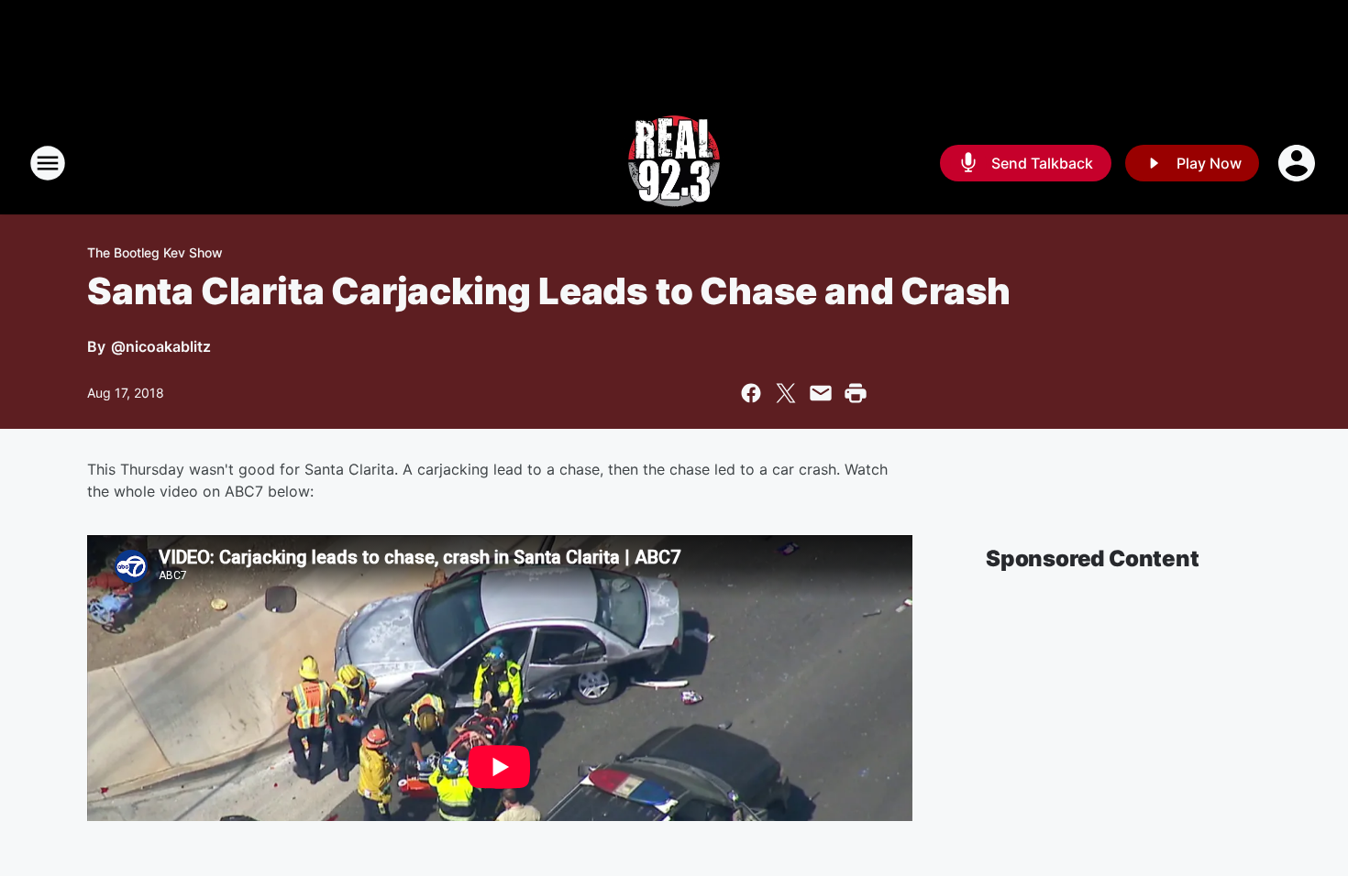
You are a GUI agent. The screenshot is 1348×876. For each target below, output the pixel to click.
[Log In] (1298, 163)
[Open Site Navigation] (47, 163)
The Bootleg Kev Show (155, 252)
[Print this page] (855, 393)
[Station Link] (674, 163)
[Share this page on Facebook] (751, 393)
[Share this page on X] (786, 393)
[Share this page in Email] (821, 393)
